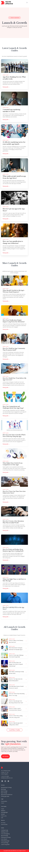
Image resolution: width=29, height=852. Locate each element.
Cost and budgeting (5, 833)
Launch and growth (5, 844)
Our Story (3, 822)
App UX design (4, 791)
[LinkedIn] (2, 781)
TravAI (2, 808)
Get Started (5, 756)
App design (3, 789)
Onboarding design (5, 840)
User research (4, 839)
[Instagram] (5, 781)
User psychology (4, 842)
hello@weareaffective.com (7, 778)
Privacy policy (4, 801)
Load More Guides (14, 730)
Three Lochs (4, 816)
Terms (2, 803)
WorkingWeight (4, 812)
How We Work (4, 824)
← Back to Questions (14, 17)
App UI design (4, 792)
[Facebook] (8, 781)
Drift (2, 817)
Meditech (3, 810)
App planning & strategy (6, 787)
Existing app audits (5, 796)
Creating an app (4, 830)
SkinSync (3, 814)
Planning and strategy (6, 837)
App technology (4, 835)
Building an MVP (4, 831)
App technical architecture (6, 794)
